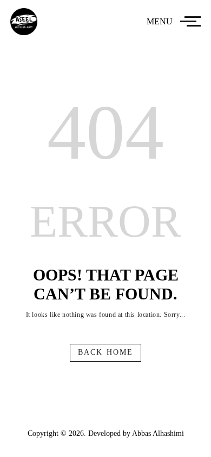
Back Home (105, 352)
